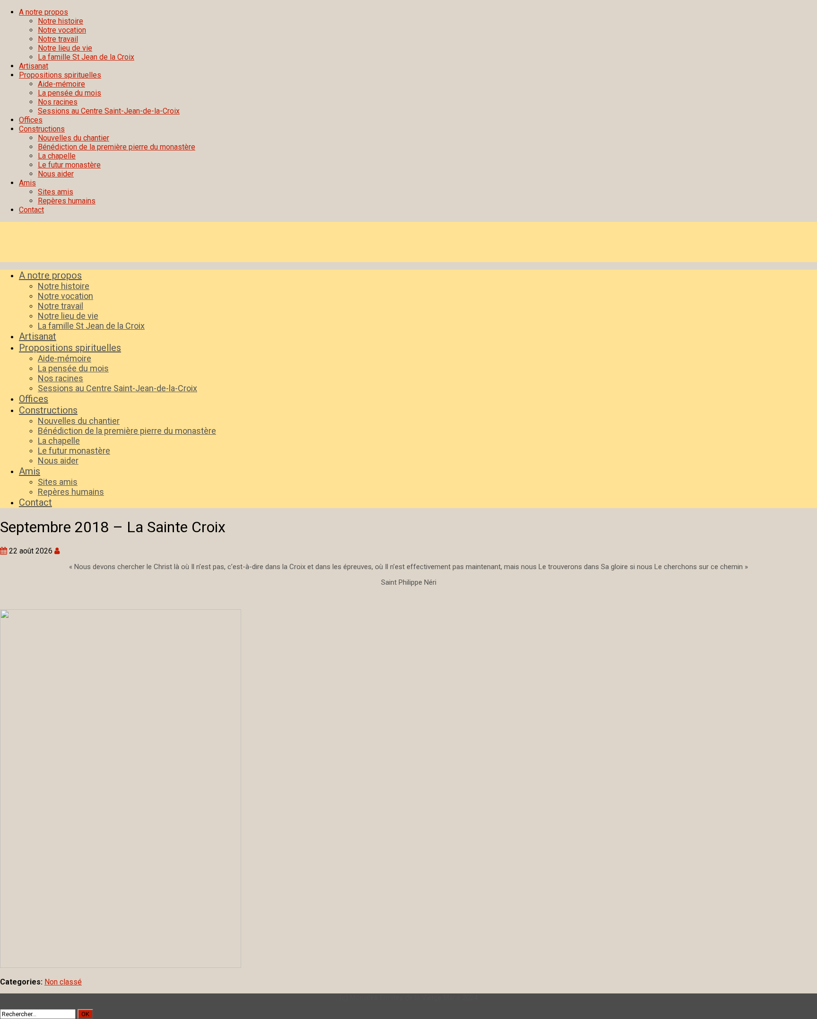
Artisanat (33, 65)
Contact (31, 209)
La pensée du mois (69, 92)
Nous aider (56, 173)
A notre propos (43, 12)
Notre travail (58, 39)
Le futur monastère (69, 164)
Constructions (42, 128)
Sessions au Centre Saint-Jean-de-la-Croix (109, 110)
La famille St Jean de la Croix (86, 57)
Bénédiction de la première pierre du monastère (116, 146)
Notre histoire (60, 21)
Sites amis (55, 191)
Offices (31, 119)
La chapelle (57, 155)
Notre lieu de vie (65, 48)
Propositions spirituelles (60, 74)
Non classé (63, 981)
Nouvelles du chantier (73, 137)
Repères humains (67, 200)
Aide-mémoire (61, 83)
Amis (27, 182)
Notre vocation (62, 30)
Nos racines (58, 101)
